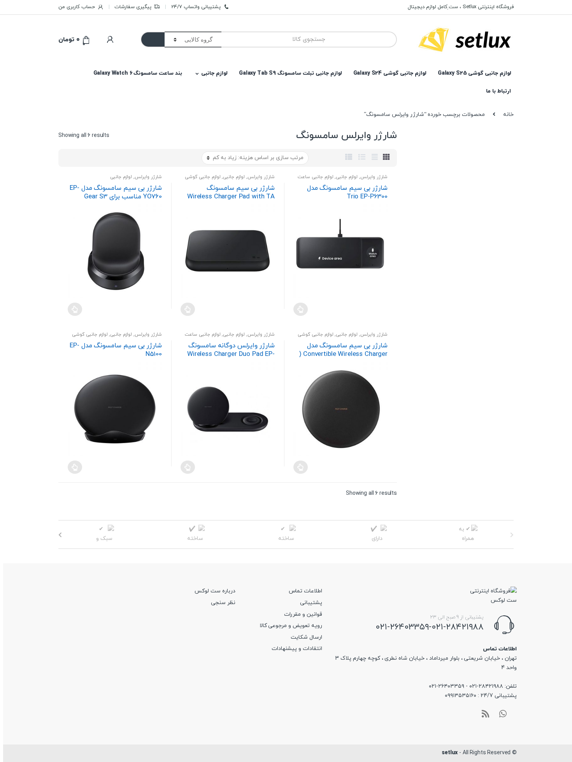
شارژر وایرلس (374, 177)
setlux (450, 753)
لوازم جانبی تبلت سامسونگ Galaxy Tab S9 (290, 73)
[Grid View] (386, 158)
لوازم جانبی (214, 73)
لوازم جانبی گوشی (203, 177)
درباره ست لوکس (215, 591)
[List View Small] (348, 158)
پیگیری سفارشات (132, 7)
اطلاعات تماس (305, 591)
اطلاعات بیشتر (300, 309)
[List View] (361, 158)
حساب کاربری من (76, 7)
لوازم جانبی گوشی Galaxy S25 (474, 73)
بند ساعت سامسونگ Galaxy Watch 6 (137, 73)
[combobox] (309, 39)
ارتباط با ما (498, 91)
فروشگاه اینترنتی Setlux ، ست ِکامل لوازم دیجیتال (461, 7)
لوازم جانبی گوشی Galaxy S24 (389, 73)
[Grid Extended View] (375, 158)
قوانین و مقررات (303, 614)
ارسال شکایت (306, 637)
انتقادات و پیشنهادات (297, 648)
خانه (508, 114)
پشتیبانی (311, 602)
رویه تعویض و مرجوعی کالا (291, 625)
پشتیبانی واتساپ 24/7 (196, 7)
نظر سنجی (223, 602)
